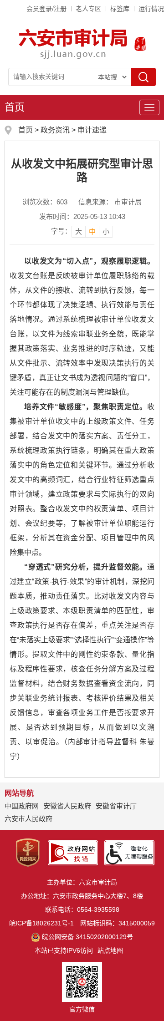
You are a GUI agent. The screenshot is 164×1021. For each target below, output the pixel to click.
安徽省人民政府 (67, 806)
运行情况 (151, 8)
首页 (15, 107)
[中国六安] (140, 43)
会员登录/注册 (46, 8)
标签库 (119, 8)
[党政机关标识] (28, 852)
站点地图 (110, 950)
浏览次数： (44, 202)
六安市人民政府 (28, 819)
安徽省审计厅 (116, 806)
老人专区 (88, 8)
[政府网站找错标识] (73, 852)
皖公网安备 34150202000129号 (87, 936)
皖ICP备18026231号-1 (41, 923)
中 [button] (92, 231)
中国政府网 (22, 806)
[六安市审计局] (74, 43)
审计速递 (92, 130)
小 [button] (105, 231)
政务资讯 (55, 130)
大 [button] (78, 231)
